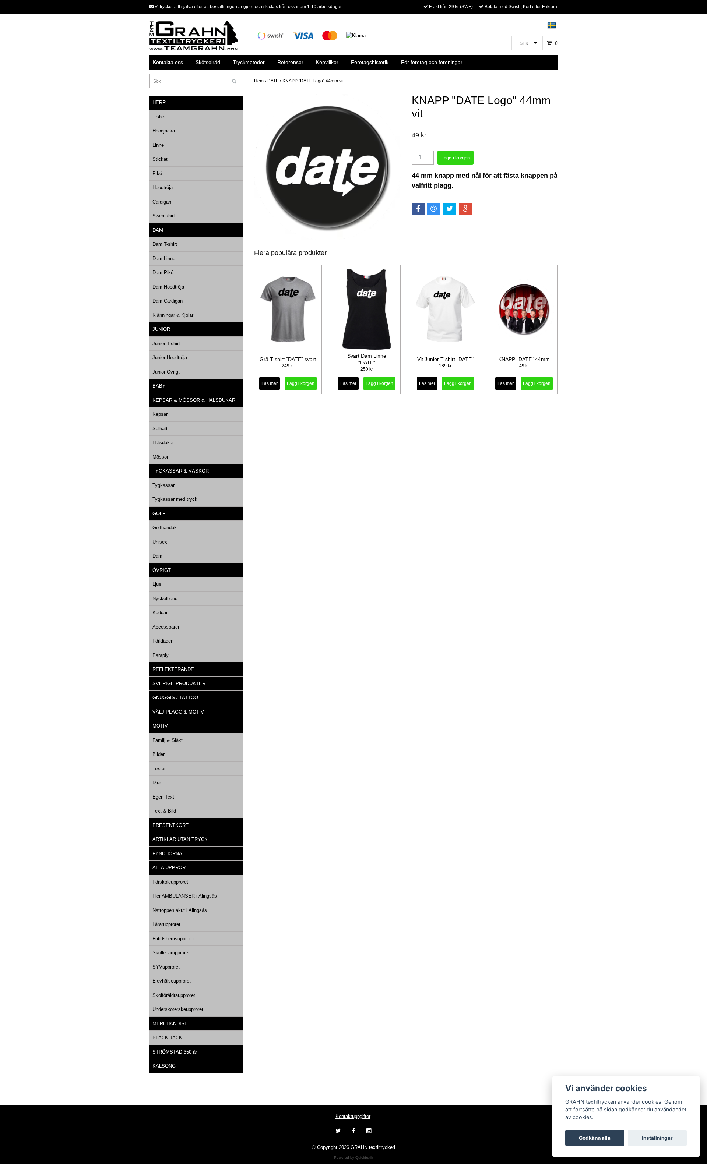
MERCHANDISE (170, 1023)
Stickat (160, 159)
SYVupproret (166, 967)
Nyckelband (164, 598)
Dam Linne (163, 258)
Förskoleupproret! (171, 882)
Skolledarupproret (171, 952)
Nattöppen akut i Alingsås (179, 910)
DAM (157, 230)
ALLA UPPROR (169, 867)
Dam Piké (162, 272)
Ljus (156, 584)
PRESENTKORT (170, 825)
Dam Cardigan (167, 301)
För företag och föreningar (431, 62)
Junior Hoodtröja (169, 357)
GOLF (158, 513)
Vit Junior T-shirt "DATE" (445, 359)
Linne (158, 145)
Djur (156, 782)
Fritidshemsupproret (173, 938)
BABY (159, 386)
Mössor (160, 457)
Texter (159, 768)
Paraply (160, 655)
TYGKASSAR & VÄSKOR (180, 471)
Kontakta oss (168, 62)
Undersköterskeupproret (177, 1009)
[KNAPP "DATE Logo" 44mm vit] (327, 167)
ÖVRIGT (161, 570)
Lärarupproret (166, 924)
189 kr (445, 365)
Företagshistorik (369, 62)
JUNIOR (161, 329)
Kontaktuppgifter (352, 1116)
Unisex (159, 542)
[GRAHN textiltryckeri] (193, 35)
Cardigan (161, 202)
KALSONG (164, 1066)
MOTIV (160, 726)
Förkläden (162, 641)
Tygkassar (163, 485)
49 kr (524, 365)
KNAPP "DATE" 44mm (524, 359)
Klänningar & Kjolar (172, 315)
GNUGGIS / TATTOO (175, 697)
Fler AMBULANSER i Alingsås (184, 896)
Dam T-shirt (164, 244)
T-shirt (159, 117)
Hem (260, 81)
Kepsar (160, 414)
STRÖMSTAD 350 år (174, 1052)
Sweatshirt (163, 216)
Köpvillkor (327, 62)
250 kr (366, 369)
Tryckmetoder (249, 62)
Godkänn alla (595, 1138)
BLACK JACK (167, 1037)
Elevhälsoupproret (171, 981)
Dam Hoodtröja (168, 287)
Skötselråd (208, 62)
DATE (274, 81)
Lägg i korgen (300, 383)
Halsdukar (163, 442)
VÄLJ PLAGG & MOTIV (178, 712)
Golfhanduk (164, 527)
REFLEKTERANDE (173, 669)
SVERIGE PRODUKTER (178, 683)
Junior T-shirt (166, 343)
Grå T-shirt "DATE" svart (288, 359)
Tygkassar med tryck (174, 499)
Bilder (158, 754)
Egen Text (163, 797)
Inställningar (657, 1138)
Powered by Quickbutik (353, 1158)
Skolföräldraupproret (173, 995)
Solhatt (160, 428)
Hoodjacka (163, 131)
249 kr (288, 365)
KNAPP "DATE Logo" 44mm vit (313, 81)
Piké (157, 173)
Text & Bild (164, 811)
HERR (159, 102)
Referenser (290, 62)
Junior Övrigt (166, 372)
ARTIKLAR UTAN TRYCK (180, 839)
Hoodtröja (162, 187)
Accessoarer (165, 627)
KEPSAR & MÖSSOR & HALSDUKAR (193, 400)
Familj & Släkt (167, 740)
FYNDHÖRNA (167, 853)
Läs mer (269, 383)
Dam (157, 556)
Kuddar (160, 612)
